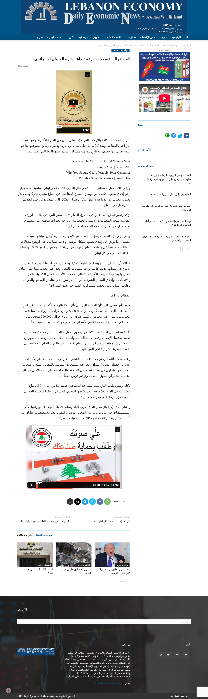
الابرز (71, 37)
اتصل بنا (40, 37)
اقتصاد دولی (122, 565)
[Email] (77, 501)
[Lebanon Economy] (104, 17)
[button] (187, 37)
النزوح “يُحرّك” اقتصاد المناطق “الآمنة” (109, 521)
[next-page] (122, 580)
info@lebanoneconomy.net (107, 683)
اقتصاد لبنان (55, 37)
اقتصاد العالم (114, 37)
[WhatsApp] (107, 501)
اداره (164, 37)
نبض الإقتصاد (148, 37)
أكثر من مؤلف (24, 535)
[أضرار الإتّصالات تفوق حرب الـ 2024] (35, 554)
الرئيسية (176, 37)
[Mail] (168, 655)
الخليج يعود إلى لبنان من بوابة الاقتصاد (171, 194)
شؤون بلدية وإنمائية (89, 37)
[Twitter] (92, 501)
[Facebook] (100, 501)
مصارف (132, 37)
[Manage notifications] (8, 690)
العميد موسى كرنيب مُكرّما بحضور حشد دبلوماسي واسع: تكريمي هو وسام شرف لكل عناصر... (167, 179)
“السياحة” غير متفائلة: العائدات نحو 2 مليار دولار (44, 521)
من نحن (184, 695)
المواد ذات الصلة (44, 535)
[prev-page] (127, 580)
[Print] (70, 501)
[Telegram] (85, 501)
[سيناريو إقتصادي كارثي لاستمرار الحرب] (73, 554)
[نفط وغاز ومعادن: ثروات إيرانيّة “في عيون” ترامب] (112, 554)
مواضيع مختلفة (171, 45)
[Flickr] (177, 655)
